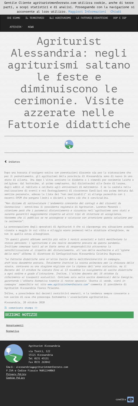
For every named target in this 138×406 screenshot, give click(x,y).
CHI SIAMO (13, 18)
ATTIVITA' (16, 27)
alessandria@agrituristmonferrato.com (42, 367)
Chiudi (116, 11)
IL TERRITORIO (34, 18)
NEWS (31, 27)
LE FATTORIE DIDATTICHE (92, 18)
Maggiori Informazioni (87, 11)
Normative (12, 331)
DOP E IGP (119, 18)
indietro (14, 161)
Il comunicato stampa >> (20, 307)
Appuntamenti (14, 325)
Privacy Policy (16, 374)
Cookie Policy (15, 377)
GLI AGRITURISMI (60, 18)
